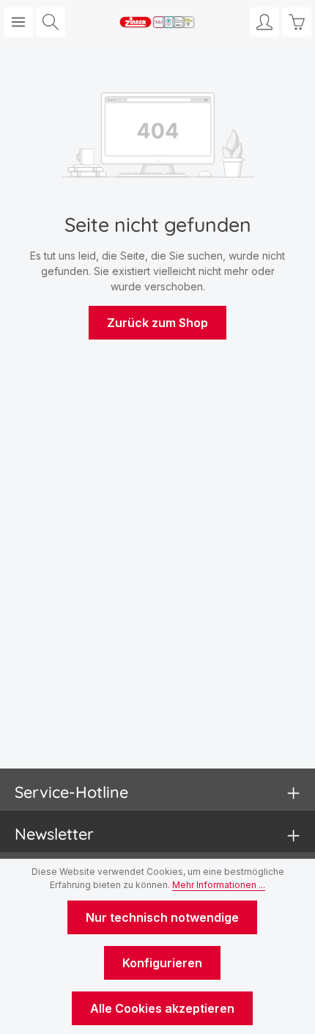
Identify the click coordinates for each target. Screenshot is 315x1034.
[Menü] (18, 22)
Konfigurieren (162, 963)
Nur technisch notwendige (162, 917)
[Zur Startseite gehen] (157, 22)
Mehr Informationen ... (218, 884)
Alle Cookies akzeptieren (162, 1008)
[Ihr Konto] (264, 22)
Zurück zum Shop (157, 322)
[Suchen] (50, 22)
